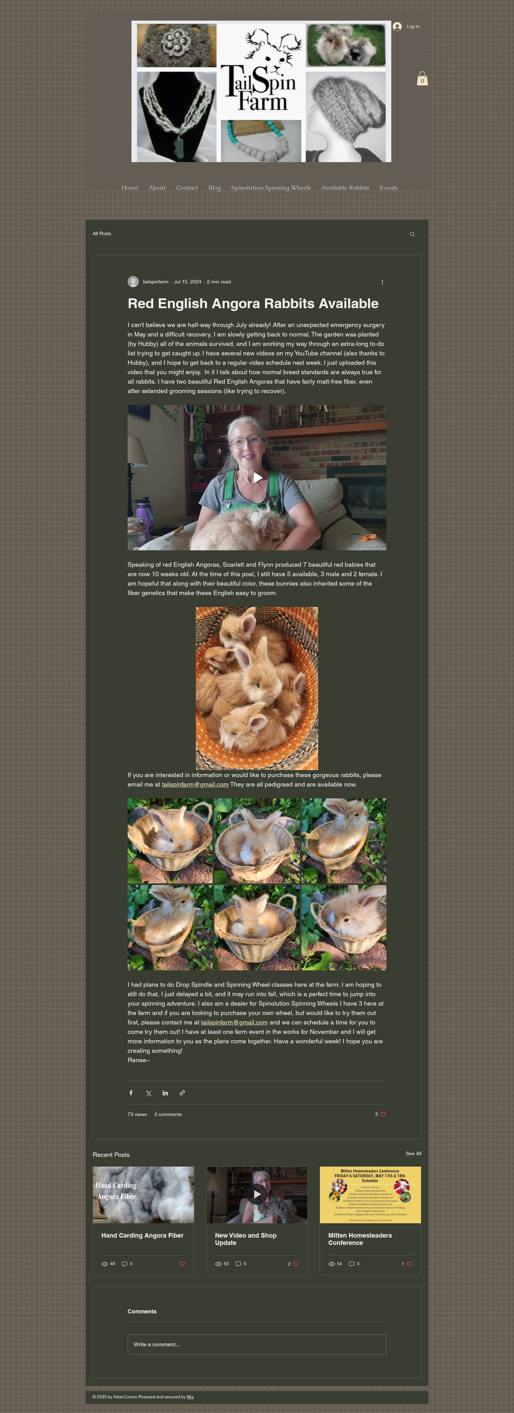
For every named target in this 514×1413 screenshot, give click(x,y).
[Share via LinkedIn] (165, 1092)
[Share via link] (182, 1092)
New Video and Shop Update (246, 1239)
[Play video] (257, 477)
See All (413, 1153)
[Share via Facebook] (131, 1092)
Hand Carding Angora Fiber (142, 1235)
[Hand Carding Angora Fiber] (143, 1195)
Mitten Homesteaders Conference (360, 1239)
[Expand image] (170, 840)
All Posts (102, 233)
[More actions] (382, 281)
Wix (190, 1396)
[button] (422, 78)
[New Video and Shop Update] (257, 1195)
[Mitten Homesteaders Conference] (370, 1195)
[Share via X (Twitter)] (148, 1092)
